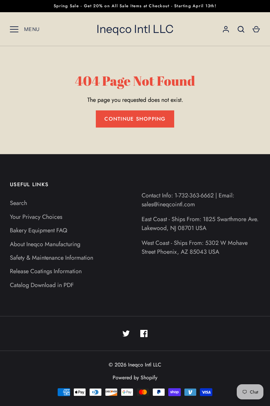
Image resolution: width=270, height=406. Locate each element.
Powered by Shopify (135, 377)
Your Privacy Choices (36, 217)
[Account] (226, 29)
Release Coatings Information (46, 271)
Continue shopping (134, 119)
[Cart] (256, 29)
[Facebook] (144, 333)
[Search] (241, 29)
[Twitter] (126, 333)
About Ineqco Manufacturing (45, 244)
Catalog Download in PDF (42, 285)
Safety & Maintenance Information (51, 257)
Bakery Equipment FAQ (38, 230)
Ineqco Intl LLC (135, 29)
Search (18, 203)
